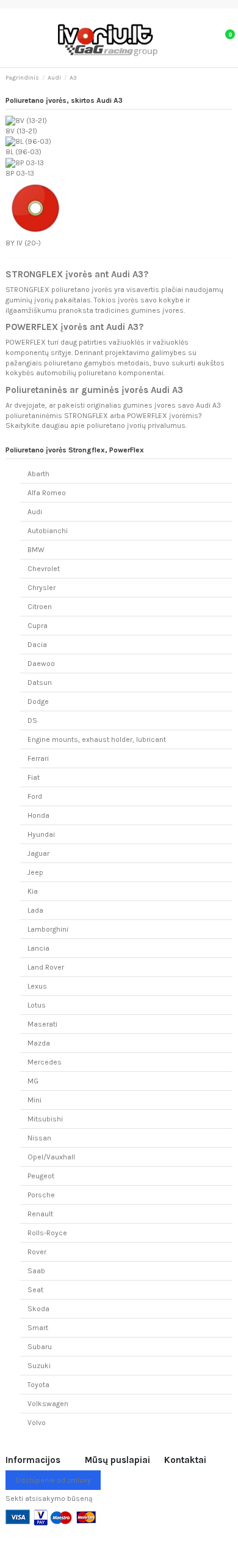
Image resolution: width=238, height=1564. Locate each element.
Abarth (38, 474)
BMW (36, 549)
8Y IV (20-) (23, 243)
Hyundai (41, 834)
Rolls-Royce (47, 1233)
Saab (36, 1271)
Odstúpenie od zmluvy (53, 1480)
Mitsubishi (45, 1119)
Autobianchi (47, 530)
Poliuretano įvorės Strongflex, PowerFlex (74, 450)
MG (32, 1081)
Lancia (38, 948)
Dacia (37, 644)
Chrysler (41, 587)
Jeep (35, 872)
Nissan (39, 1138)
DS (32, 720)
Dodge (38, 701)
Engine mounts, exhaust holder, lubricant (96, 739)
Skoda (38, 1308)
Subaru (39, 1346)
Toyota (38, 1384)
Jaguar (38, 853)
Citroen (39, 606)
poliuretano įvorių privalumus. (137, 425)
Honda (38, 815)
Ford (34, 796)
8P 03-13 (19, 173)
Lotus (36, 1005)
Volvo (36, 1422)
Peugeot (40, 1176)
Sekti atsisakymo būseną (49, 1498)
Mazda (38, 1043)
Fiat (33, 777)
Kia (32, 891)
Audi (34, 511)
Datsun (39, 682)
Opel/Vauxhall (51, 1157)
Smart (37, 1327)
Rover (36, 1252)
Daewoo (41, 663)
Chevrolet (43, 568)
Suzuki (39, 1365)
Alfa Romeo (46, 492)
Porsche (41, 1195)
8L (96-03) (23, 152)
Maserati (42, 1024)
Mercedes (44, 1062)
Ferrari (38, 758)
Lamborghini (47, 929)
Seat (35, 1289)
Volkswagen (47, 1403)
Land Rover (45, 967)
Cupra (37, 625)
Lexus (37, 986)
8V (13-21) (21, 131)
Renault (40, 1214)
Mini (34, 1100)
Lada (35, 910)
